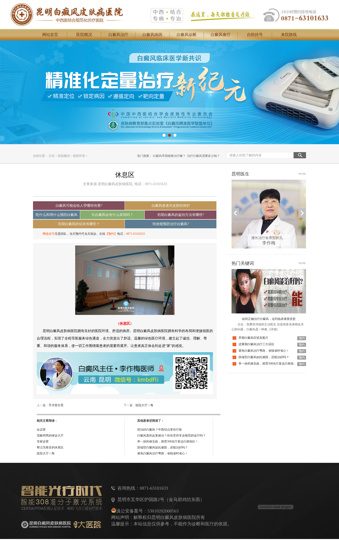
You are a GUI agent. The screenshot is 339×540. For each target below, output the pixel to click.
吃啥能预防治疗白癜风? (171, 224)
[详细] (273, 329)
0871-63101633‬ (135, 234)
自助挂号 (255, 35)
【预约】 (111, 234)
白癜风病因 (152, 35)
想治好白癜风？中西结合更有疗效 (159, 429)
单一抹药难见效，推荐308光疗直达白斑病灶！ (167, 441)
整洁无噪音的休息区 (50, 447)
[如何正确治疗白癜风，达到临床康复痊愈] (269, 272)
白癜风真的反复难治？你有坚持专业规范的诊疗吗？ (171, 435)
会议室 (41, 429)
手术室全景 (56, 405)
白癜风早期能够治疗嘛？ (169, 156)
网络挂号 (49, 234)
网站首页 (50, 35)
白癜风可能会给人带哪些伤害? (79, 205)
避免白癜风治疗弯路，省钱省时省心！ (162, 453)
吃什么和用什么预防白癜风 (56, 215)
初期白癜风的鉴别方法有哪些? (180, 215)
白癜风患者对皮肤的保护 (171, 205)
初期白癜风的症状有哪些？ (79, 224)
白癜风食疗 (221, 35)
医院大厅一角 (144, 405)
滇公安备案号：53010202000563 (147, 510)
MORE (302, 173)
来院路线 (289, 35)
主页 (52, 156)
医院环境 (79, 156)
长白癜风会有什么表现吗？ (112, 215)
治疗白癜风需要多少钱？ (203, 156)
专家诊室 (43, 441)
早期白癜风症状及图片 (253, 337)
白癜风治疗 (118, 35)
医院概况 (84, 35)
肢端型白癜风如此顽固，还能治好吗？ (162, 447)
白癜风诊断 (187, 35)
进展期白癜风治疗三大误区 (256, 344)
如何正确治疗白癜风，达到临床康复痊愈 (269, 319)
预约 (302, 338)
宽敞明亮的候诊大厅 (50, 435)
